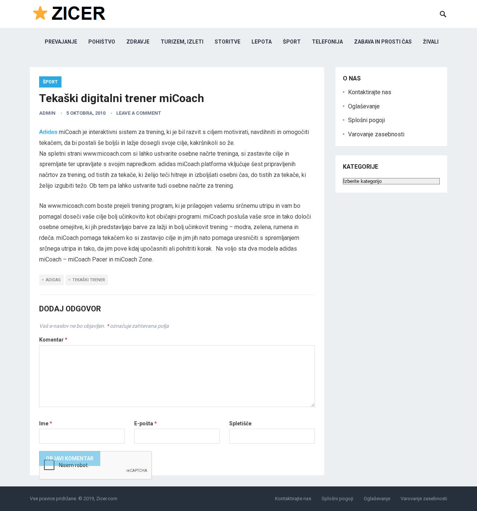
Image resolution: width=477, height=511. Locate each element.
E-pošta (145, 423)
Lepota (262, 42)
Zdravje (137, 42)
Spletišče (240, 423)
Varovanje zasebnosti (376, 134)
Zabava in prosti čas (383, 42)
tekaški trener (88, 279)
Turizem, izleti (182, 42)
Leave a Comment (138, 113)
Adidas (48, 132)
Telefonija (327, 42)
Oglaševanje (364, 106)
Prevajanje (61, 42)
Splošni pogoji (366, 120)
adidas (53, 279)
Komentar (53, 340)
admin (47, 113)
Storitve (227, 42)
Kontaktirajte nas (369, 92)
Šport (292, 42)
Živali (431, 42)
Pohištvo (101, 42)
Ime (45, 423)
